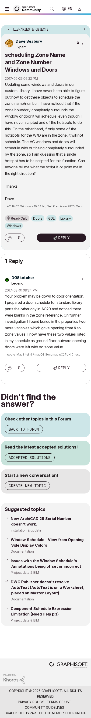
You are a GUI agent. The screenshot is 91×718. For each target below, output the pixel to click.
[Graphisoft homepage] (68, 665)
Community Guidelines (44, 707)
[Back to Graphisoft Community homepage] (28, 8)
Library (65, 218)
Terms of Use (59, 702)
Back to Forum (24, 429)
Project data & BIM (25, 572)
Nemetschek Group (69, 713)
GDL (51, 218)
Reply (64, 237)
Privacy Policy (31, 702)
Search (51, 8)
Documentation (22, 551)
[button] (9, 238)
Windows (14, 226)
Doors (37, 218)
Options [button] (83, 28)
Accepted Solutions (30, 457)
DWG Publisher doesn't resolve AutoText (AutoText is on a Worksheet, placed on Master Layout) (47, 587)
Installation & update (26, 530)
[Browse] (8, 9)
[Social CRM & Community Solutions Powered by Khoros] (14, 678)
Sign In (81, 9)
